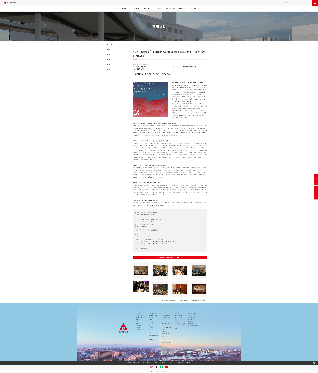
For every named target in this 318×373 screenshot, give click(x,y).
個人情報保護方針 (180, 362)
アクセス (295, 3)
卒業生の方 (279, 3)
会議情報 (189, 321)
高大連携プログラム (178, 317)
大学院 (150, 332)
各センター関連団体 (146, 362)
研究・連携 (177, 313)
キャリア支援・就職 (166, 327)
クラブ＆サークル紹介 (166, 317)
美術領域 (151, 321)
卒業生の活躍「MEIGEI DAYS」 (167, 333)
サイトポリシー (171, 362)
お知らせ (109, 44)
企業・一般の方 (287, 3)
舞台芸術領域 (151, 319)
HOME (163, 300)
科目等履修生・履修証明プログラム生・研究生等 (154, 336)
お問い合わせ (301, 3)
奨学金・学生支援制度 (166, 323)
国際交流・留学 (166, 342)
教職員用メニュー (191, 323)
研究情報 (176, 321)
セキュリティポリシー (140, 329)
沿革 (137, 319)
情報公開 (138, 327)
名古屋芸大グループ (136, 362)
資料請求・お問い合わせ (179, 334)
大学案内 (138, 313)
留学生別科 (151, 339)
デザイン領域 (151, 323)
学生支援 (163, 319)
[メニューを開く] (315, 3)
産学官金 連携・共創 (178, 315)
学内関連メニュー (192, 313)
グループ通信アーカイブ (140, 325)
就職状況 (163, 338)
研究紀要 (176, 319)
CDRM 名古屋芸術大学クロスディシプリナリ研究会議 (180, 324)
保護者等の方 (273, 3)
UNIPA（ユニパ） (190, 315)
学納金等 (163, 321)
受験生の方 (260, 3)
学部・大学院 (152, 313)
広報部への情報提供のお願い (193, 325)
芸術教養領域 (151, 325)
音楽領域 (173, 300)
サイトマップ (155, 362)
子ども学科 (151, 329)
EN (308, 3)
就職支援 (163, 329)
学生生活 (164, 313)
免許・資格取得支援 (165, 331)
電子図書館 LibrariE (191, 317)
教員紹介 (138, 323)
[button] (141, 270)
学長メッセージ (139, 315)
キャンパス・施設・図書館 (166, 315)
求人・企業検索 (165, 336)
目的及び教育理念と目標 (140, 317)
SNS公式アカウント (162, 362)
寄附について (128, 362)
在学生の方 (266, 3)
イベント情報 (177, 332)
